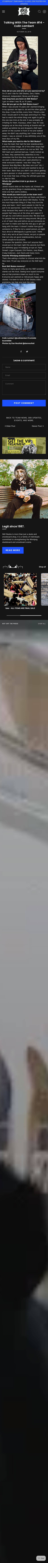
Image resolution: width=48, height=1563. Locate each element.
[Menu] (3, 11)
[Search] (39, 11)
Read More (13, 550)
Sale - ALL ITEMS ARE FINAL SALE (20, 608)
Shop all (42, 567)
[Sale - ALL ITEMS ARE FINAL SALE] (20, 589)
